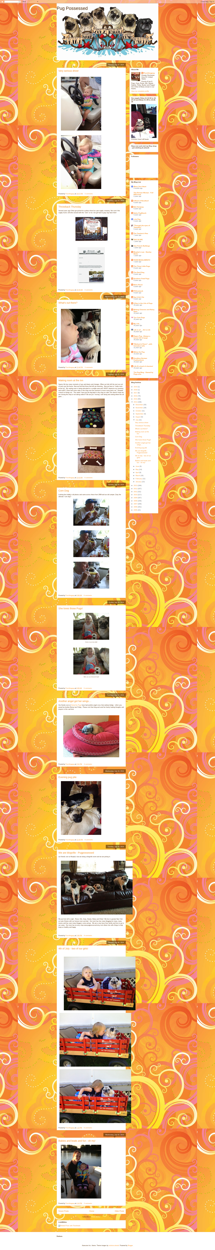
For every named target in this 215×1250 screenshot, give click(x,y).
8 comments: (89, 840)
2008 (136, 501)
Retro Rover (138, 285)
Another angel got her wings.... (74, 701)
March (138, 475)
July (137, 420)
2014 (136, 402)
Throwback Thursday (69, 206)
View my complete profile (140, 91)
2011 (136, 491)
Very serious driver (68, 70)
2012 (136, 488)
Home (91, 1211)
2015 (136, 399)
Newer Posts (63, 1211)
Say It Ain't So (139, 297)
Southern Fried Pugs (141, 278)
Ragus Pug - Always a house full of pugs (142, 337)
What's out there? (67, 302)
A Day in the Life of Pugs (143, 303)
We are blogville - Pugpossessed (76, 852)
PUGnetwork (138, 291)
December (139, 405)
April (137, 472)
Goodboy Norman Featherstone (140, 359)
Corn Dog (63, 490)
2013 (136, 485)
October (139, 411)
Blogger (130, 1245)
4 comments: (88, 478)
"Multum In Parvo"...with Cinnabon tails (143, 345)
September (140, 414)
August (138, 417)
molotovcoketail (114, 1245)
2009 (136, 498)
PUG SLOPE (138, 239)
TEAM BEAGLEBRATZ (142, 260)
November (139, 408)
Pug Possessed (72, 8)
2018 (136, 390)
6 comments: (88, 595)
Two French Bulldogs (142, 246)
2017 (136, 393)
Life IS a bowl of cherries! (143, 366)
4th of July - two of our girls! (73, 948)
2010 (136, 495)
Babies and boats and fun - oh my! (76, 1140)
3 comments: (89, 194)
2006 (136, 507)
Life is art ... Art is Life (142, 330)
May (137, 469)
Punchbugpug (149, 73)
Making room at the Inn (70, 380)
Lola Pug (137, 219)
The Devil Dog (139, 272)
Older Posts (119, 1211)
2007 (136, 504)
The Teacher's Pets (141, 233)
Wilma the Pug (139, 352)
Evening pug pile (67, 777)
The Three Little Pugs (142, 266)
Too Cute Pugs (139, 317)
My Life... (137, 324)
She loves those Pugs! (70, 608)
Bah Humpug (139, 207)
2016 (136, 396)
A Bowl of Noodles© (141, 201)
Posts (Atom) (95, 1217)
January (139, 482)
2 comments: (88, 1203)
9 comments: (88, 935)
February (139, 479)
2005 (136, 510)
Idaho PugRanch (140, 213)
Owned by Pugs (76, 705)
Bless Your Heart (140, 186)
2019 (136, 387)
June (138, 466)
